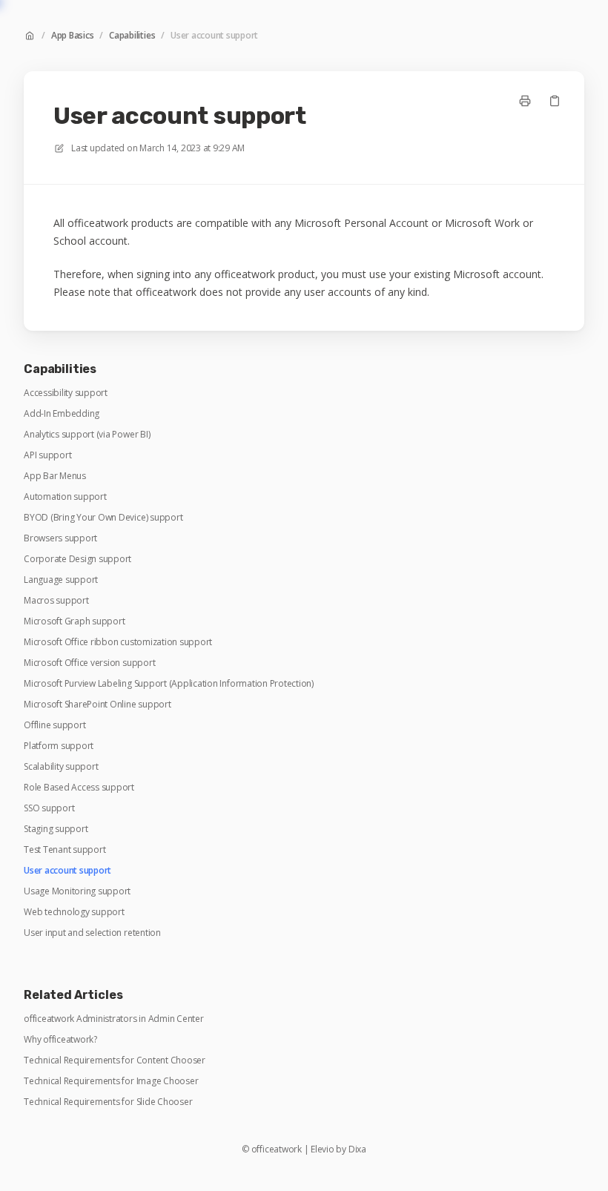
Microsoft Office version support (89, 663)
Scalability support (61, 767)
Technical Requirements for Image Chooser (111, 1081)
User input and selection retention (92, 933)
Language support (61, 580)
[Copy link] (554, 101)
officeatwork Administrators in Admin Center (114, 1019)
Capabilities (132, 36)
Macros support (56, 601)
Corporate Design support (77, 559)
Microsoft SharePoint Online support (97, 704)
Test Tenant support (64, 850)
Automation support (65, 497)
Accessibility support (66, 393)
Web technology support (74, 912)
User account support (214, 36)
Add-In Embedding (61, 414)
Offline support (54, 725)
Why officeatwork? (60, 1040)
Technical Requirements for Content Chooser (114, 1060)
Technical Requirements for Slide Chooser (108, 1102)
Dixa (357, 1149)
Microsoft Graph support (74, 621)
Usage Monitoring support (77, 891)
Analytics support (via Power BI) (87, 435)
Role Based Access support (79, 788)
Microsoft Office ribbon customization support (118, 642)
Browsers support (60, 538)
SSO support (49, 808)
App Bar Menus (55, 476)
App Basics (72, 36)
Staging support (55, 829)
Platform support (58, 746)
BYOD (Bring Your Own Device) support (103, 518)
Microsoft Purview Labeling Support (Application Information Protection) (169, 684)
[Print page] (525, 101)
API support (47, 455)
